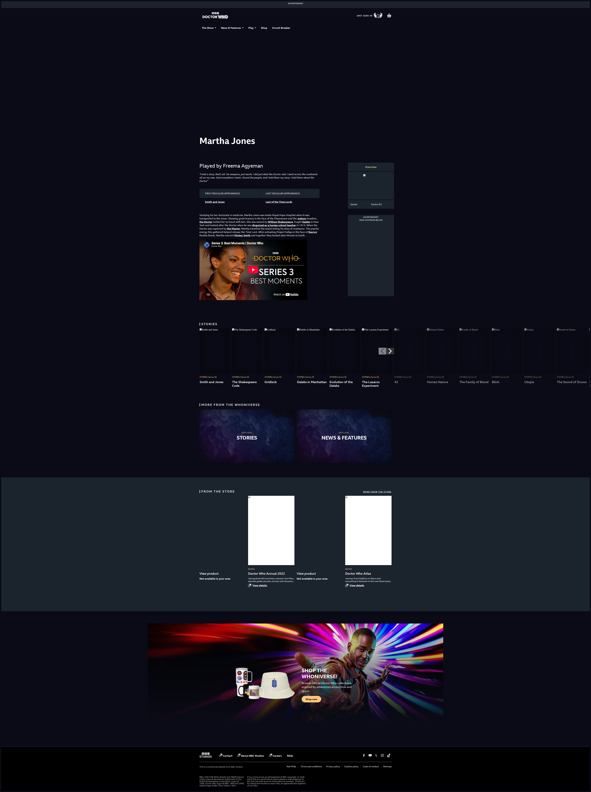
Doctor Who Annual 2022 (266, 573)
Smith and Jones (215, 201)
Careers (277, 755)
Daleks (306, 221)
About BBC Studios (252, 755)
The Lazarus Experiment (371, 384)
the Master (233, 228)
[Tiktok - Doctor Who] (388, 755)
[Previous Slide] (382, 351)
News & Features (231, 27)
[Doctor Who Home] (215, 16)
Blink (495, 382)
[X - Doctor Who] (376, 755)
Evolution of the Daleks (341, 384)
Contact (227, 755)
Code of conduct (371, 766)
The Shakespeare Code (244, 384)
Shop (264, 27)
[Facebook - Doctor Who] (364, 755)
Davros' (312, 232)
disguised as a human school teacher (274, 225)
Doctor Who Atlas (358, 573)
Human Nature (437, 382)
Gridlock (271, 382)
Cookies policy (351, 766)
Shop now (311, 699)
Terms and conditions (311, 766)
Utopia (529, 382)
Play (251, 27)
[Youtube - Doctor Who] (370, 755)
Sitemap (387, 766)
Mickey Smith (242, 235)
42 (396, 382)
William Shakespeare (280, 221)
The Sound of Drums (572, 382)
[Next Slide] (390, 351)
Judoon (301, 218)
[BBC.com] (205, 756)
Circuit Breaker (281, 27)
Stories (247, 438)
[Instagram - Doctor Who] (382, 755)
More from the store (377, 492)
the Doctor (205, 221)
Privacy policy (333, 766)
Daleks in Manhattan (312, 382)
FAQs (290, 755)
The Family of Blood (473, 382)
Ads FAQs (291, 766)
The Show (208, 27)
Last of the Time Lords (279, 201)
